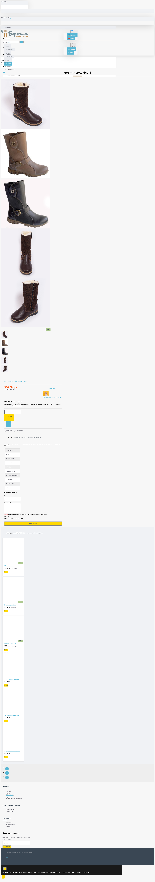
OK (4, 868)
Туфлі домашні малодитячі (12, 751)
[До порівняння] (7, 574)
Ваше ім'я (7, 496)
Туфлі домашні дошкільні (11, 679)
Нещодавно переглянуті (15, 533)
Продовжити (33, 523)
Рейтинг (6, 516)
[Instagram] (7, 773)
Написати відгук (34, 437)
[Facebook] (7, 768)
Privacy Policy (86, 872)
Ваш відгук (7, 502)
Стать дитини (8, 401)
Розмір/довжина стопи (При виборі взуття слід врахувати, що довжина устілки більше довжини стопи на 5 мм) (32, 405)
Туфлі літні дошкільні (10, 605)
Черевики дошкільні (10, 643)
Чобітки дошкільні (7, 66)
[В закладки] (5, 574)
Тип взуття (5, 62)
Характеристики (20, 437)
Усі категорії (5, 60)
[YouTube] (7, 777)
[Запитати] (8, 424)
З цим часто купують (35, 533)
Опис (10, 437)
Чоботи (4, 64)
